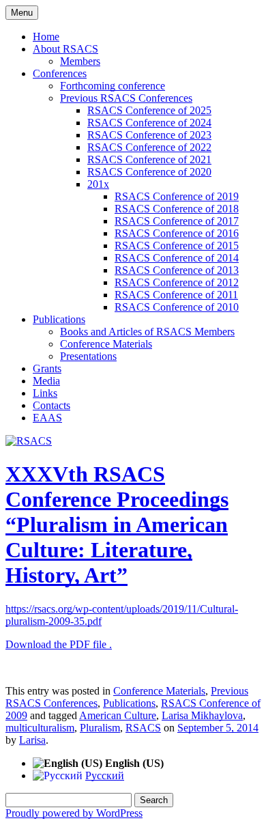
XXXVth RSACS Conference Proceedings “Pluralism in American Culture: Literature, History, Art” (116, 524)
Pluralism (100, 727)
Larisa (32, 740)
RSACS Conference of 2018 (177, 208)
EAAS (47, 417)
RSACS (143, 727)
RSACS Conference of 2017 (177, 221)
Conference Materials (106, 344)
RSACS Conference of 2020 (149, 172)
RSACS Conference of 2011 (176, 294)
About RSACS (65, 49)
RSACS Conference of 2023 (149, 135)
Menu (22, 13)
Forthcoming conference (112, 86)
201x (98, 184)
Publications (59, 319)
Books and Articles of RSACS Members (147, 331)
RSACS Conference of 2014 (177, 258)
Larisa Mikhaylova (202, 715)
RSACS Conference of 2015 (177, 245)
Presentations (88, 356)
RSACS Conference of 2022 (149, 147)
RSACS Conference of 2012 (177, 282)
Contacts (51, 405)
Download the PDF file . (58, 644)
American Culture (117, 715)
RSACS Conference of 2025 (149, 110)
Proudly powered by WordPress (74, 813)
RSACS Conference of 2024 (149, 122)
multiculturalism (39, 727)
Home (46, 36)
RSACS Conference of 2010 (177, 307)
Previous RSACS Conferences (126, 98)
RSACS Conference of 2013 (177, 270)
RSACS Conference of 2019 (177, 196)
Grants (47, 368)
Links (45, 393)
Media (46, 381)
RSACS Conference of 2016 (177, 233)
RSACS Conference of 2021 (149, 159)
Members (80, 61)
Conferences (60, 73)
